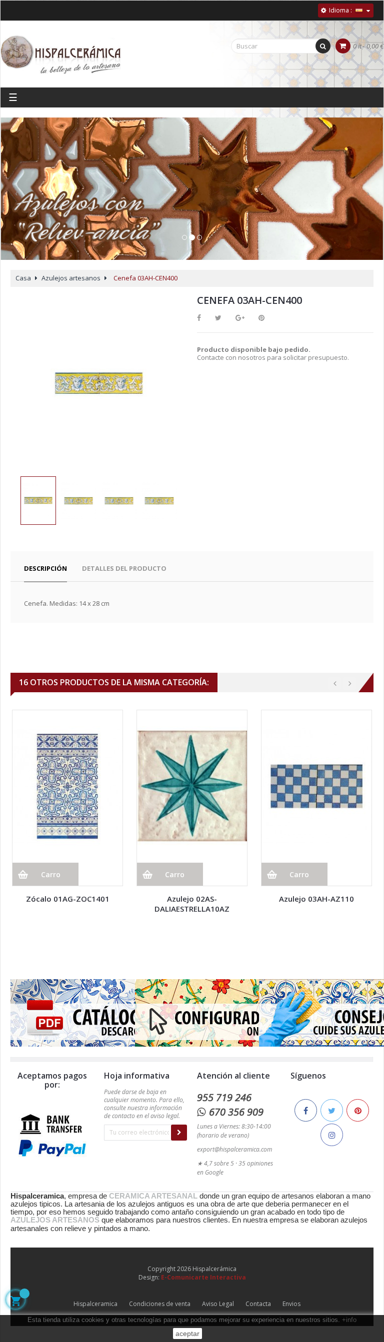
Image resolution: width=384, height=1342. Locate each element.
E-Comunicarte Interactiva (203, 1277)
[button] (16, 199)
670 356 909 (236, 1112)
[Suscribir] (179, 1133)
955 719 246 (224, 1097)
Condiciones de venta (159, 1304)
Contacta (258, 1304)
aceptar (188, 1334)
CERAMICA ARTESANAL (153, 1196)
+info (349, 1320)
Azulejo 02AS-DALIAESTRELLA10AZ (192, 904)
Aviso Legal (218, 1304)
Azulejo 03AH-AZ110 (316, 899)
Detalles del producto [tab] (124, 568)
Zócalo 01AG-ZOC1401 (68, 899)
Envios (291, 1304)
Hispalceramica (96, 1304)
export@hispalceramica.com (234, 1149)
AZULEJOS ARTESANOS (55, 1220)
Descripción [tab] (45, 568)
